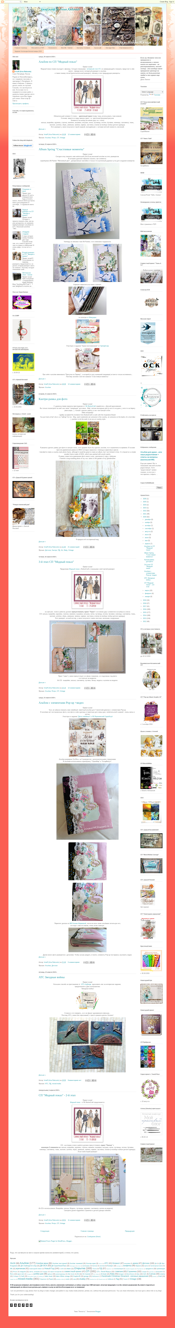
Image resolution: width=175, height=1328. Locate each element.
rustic (68, 1279)
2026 (145, 499)
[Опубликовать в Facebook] (92, 134)
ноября (147, 522)
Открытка (79, 1268)
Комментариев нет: (75, 1080)
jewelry (154, 1276)
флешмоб (159, 1271)
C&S (144, 1274)
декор (135, 1263)
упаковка (151, 1271)
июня (147, 537)
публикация (161, 1269)
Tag (117, 1279)
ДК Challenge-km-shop (29, 1266)
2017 (145, 606)
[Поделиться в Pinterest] (94, 134)
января (147, 596)
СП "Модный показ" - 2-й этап (57, 1095)
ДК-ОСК (43, 1266)
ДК (156, 1263)
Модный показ (74, 569)
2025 (145, 502)
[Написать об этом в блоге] (87, 134)
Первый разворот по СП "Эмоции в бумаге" (27, 212)
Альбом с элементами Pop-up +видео (61, 702)
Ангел (100, 1263)
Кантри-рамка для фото (53, 398)
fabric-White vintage (63, 1276)
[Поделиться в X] (90, 134)
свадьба (23, 1271)
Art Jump (96, 1274)
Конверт (110, 1266)
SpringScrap (104, 346)
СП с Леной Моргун (104, 1271)
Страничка (132, 1271)
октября (148, 525)
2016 (145, 609)
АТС (46, 1084)
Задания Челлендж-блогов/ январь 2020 (28, 51)
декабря (148, 519)
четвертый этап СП (93, 69)
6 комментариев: (74, 962)
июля (147, 534)
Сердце (45, 1271)
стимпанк (119, 1271)
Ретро (54, 138)
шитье (50, 1274)
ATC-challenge (86, 984)
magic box (13, 1279)
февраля (148, 593)
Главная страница (21, 48)
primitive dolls (60, 1279)
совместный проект (72, 1271)
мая (146, 540)
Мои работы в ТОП (37, 48)
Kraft (160, 1276)
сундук (144, 1271)
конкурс (119, 1266)
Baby (65, 550)
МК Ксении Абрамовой (78, 923)
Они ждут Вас (110, 48)
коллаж (102, 1266)
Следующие (44, 1231)
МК (11, 1269)
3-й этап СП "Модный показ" (56, 561)
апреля (147, 544)
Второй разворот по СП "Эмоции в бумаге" (28, 254)
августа (148, 531)
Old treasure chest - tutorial (27, 274)
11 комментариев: (74, 1220)
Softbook (110, 1279)
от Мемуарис (91, 317)
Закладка (72, 1266)
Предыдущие (130, 1231)
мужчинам (20, 1268)
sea (74, 1279)
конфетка (127, 1266)
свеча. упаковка (34, 1271)
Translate (157, 95)
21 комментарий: (74, 547)
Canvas (152, 1274)
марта (147, 590)
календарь (86, 1266)
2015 (145, 612)
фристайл (20, 1274)
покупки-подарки (130, 1268)
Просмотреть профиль (20, 103)
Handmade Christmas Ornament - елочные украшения (125, 1276)
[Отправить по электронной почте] (85, 134)
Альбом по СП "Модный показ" (58, 61)
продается (149, 1269)
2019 (145, 600)
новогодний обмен (35, 1268)
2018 (145, 603)
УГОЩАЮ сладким (25, 233)
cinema (162, 1274)
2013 (145, 618)
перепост (109, 1268)
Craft (22, 1276)
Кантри (54, 550)
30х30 (12, 1263)
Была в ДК (97, 48)
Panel (51, 1279)
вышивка (127, 1263)
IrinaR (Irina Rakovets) (23, 71)
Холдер (29, 1274)
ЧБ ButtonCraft (90, 406)
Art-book (104, 1274)
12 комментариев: (74, 134)
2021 (145, 514)
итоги (78, 1266)
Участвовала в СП (125, 48)
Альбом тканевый (76, 1263)
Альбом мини (42, 1263)
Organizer (43, 1279)
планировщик (118, 1268)
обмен (68, 1269)
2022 (145, 511)
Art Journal (86, 1274)
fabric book (48, 1276)
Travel (125, 1279)
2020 (145, 517)
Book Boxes (130, 1274)
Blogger (97, 1311)
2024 (145, 505)
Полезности (52, 48)
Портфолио (140, 1268)
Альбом (48, 138)
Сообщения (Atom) (93, 1236)
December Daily (32, 1276)
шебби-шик (38, 1274)
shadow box (93, 1279)
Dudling (40, 1276)
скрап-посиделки (56, 1271)
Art (62, 550)
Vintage (62, 138)
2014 (145, 615)
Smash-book (102, 1279)
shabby (82, 1279)
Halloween (95, 1276)
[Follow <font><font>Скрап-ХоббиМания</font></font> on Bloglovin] (22, 147)
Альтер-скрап (91, 1263)
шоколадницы (60, 1274)
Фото (12, 1274)
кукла (146, 1266)
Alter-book (71, 1274)
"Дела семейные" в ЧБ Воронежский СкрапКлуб (95, 716)
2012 (145, 621)
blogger (121, 1274)
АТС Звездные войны (52, 977)
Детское (48, 550)
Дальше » (42, 129)
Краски (138, 1266)
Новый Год (49, 1268)
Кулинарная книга (157, 1266)
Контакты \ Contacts (83, 48)
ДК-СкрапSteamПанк (58, 1266)
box (138, 1274)
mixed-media (56, 1084)
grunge (86, 1276)
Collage (15, 1276)
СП (58, 138)
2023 (145, 508)
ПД (59, 550)
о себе (61, 1268)
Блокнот (116, 1263)
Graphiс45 (76, 1276)
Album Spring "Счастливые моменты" (61, 149)
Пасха (95, 1268)
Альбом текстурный (59, 1263)
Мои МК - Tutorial (66, 48)
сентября (148, 528)
